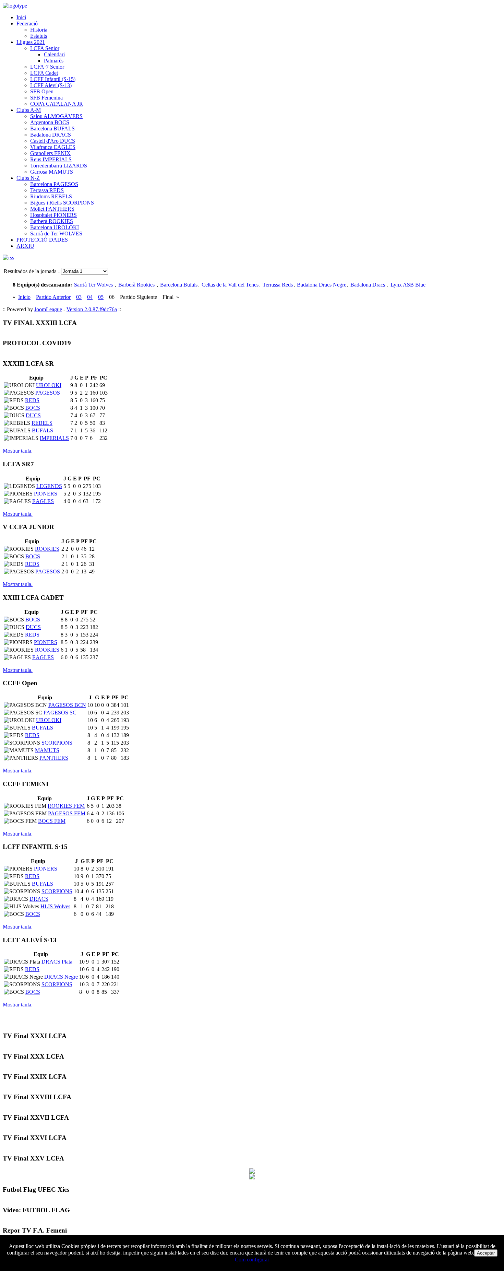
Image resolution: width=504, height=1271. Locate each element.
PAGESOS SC (60, 712)
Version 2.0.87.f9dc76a (92, 309)
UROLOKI (48, 385)
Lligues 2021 (30, 42)
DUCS (33, 415)
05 (101, 297)
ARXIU (25, 246)
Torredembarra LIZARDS (58, 165)
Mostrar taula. (18, 451)
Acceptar (486, 1253)
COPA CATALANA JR (56, 104)
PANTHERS (53, 758)
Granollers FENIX (50, 153)
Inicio (24, 297)
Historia (38, 30)
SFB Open (41, 91)
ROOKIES (47, 549)
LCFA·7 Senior (47, 67)
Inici (21, 17)
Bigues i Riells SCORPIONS (62, 203)
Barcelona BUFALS (52, 128)
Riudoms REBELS (51, 196)
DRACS (38, 899)
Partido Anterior (53, 297)
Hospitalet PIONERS (53, 215)
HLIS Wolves (55, 906)
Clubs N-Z (28, 178)
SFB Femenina (46, 98)
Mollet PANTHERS (52, 209)
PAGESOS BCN (67, 705)
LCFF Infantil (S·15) (52, 79)
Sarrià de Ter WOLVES (56, 233)
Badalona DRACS (50, 135)
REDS (32, 400)
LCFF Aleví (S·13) (51, 85)
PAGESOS (47, 393)
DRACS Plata (56, 962)
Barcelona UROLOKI (54, 227)
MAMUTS (47, 750)
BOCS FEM (51, 821)
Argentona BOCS (49, 122)
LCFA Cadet (44, 73)
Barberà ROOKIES (51, 221)
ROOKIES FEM (66, 806)
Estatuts (38, 36)
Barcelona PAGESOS (54, 184)
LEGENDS (49, 486)
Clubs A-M (28, 110)
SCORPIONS (56, 743)
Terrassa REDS (47, 190)
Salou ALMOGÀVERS (56, 116)
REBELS (42, 423)
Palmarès (53, 60)
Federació (27, 23)
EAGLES (43, 501)
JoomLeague (48, 309)
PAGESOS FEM (66, 813)
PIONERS (45, 494)
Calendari (54, 54)
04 (90, 297)
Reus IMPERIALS (51, 159)
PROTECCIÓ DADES (42, 240)
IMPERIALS (54, 438)
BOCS (32, 408)
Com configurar (252, 1259)
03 (79, 297)
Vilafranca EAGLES (52, 147)
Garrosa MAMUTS (51, 172)
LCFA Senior (44, 48)
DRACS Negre (61, 977)
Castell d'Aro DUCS (52, 141)
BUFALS (42, 430)
